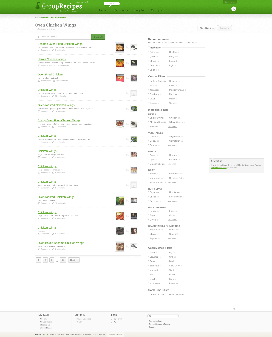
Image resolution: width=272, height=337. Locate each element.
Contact (152, 327)
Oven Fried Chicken (50, 74)
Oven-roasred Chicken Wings (56, 105)
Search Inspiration (156, 321)
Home (37, 17)
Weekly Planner (46, 328)
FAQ (114, 322)
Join (226, 2)
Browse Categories (83, 319)
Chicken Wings (47, 89)
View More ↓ (172, 127)
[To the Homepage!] (62, 6)
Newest (225, 28)
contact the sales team (219, 168)
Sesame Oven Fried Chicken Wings (60, 43)
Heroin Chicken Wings (52, 59)
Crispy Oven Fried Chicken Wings (59, 120)
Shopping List (45, 325)
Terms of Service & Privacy (159, 324)
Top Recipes (207, 28)
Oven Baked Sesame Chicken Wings (61, 243)
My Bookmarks (46, 322)
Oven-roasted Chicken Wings (56, 197)
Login (233, 2)
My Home (44, 319)
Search (79, 322)
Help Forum (117, 319)
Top (233, 309)
